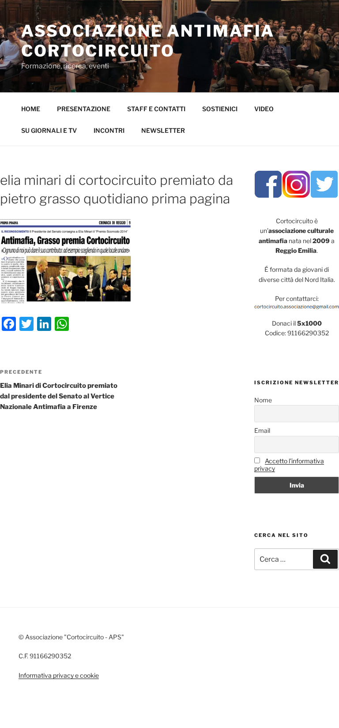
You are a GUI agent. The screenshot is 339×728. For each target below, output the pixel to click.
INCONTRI (109, 130)
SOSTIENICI (219, 109)
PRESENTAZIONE (83, 109)
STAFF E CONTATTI (156, 109)
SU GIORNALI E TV (49, 130)
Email (262, 430)
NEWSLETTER (163, 130)
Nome (263, 400)
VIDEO (264, 109)
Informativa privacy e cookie (59, 675)
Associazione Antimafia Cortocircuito (148, 40)
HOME (30, 109)
